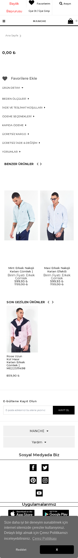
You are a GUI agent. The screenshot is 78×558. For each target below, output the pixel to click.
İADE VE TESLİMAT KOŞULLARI (22, 107)
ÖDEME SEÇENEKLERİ (17, 116)
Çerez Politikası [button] (44, 538)
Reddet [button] (21, 549)
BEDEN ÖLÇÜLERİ (14, 98)
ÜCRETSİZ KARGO (14, 134)
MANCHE (37, 431)
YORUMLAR (10, 151)
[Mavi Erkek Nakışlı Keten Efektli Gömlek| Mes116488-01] (57, 215)
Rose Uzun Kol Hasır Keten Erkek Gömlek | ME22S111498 (15, 362)
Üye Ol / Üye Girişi (39, 10)
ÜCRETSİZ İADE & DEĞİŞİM (20, 142)
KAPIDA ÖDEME (13, 125)
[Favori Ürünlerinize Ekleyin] (19, 80)
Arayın (67, 3)
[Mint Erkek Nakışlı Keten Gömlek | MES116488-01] (21, 215)
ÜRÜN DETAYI (11, 87)
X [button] (57, 549)
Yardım (37, 442)
